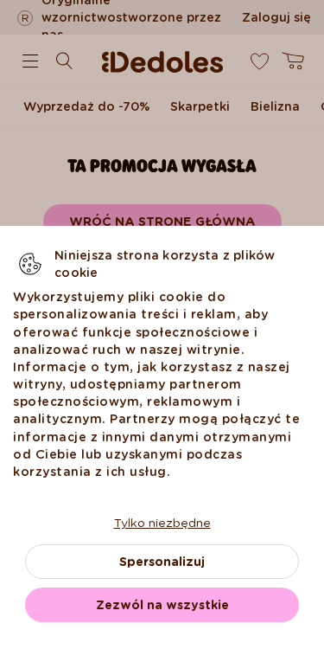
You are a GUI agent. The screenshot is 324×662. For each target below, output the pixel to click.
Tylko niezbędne (162, 523)
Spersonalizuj (162, 562)
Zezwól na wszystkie (162, 605)
